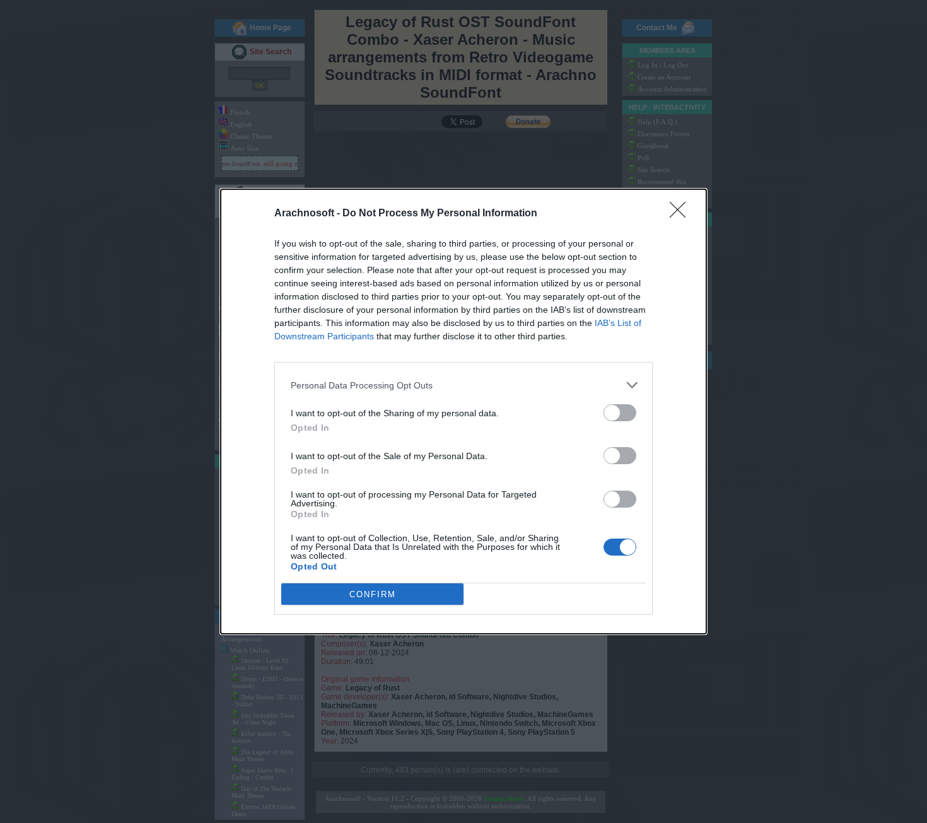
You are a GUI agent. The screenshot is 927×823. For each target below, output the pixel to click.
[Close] (682, 214)
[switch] (619, 412)
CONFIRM (372, 594)
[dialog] (463, 411)
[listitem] (463, 385)
